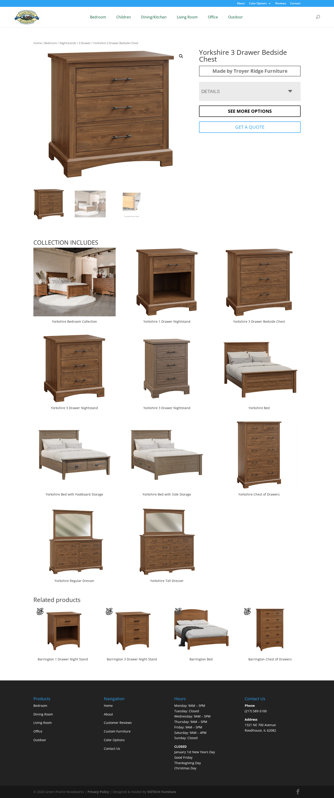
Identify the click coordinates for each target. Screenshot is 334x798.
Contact (295, 3)
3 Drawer (85, 43)
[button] (181, 56)
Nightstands (68, 43)
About (241, 3)
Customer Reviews (118, 722)
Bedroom (98, 17)
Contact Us (112, 748)
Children (123, 17)
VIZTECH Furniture (161, 792)
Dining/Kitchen (154, 17)
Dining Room (43, 714)
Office (213, 17)
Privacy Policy (98, 792)
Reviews (280, 3)
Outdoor (235, 17)
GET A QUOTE (249, 127)
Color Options (258, 3)
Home (37, 43)
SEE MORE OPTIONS (250, 111)
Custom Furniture (117, 731)
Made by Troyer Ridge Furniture (249, 71)
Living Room (187, 17)
